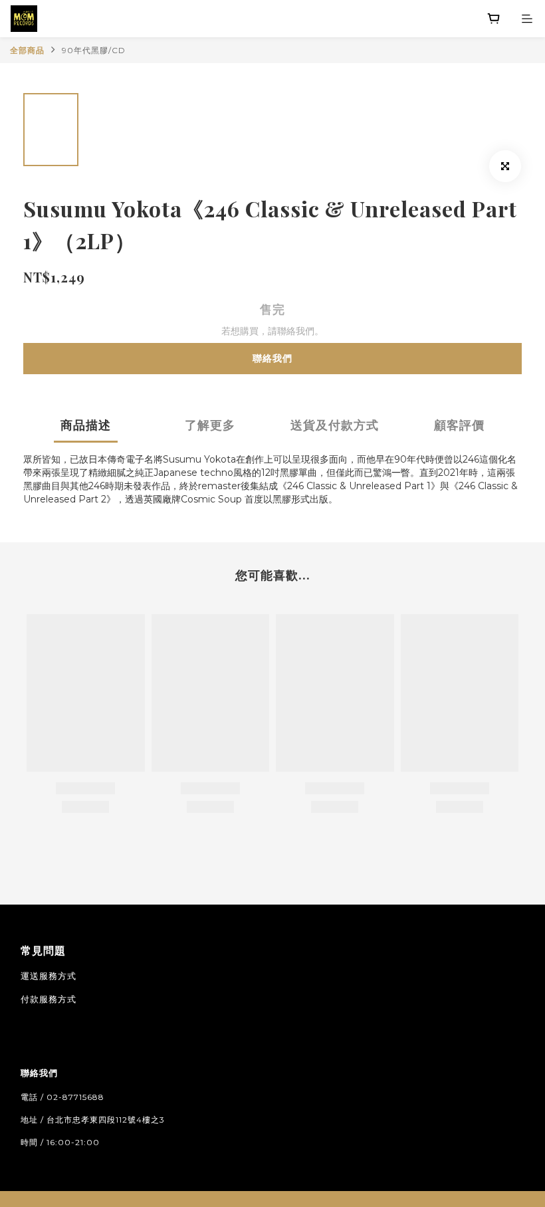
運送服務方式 (48, 975)
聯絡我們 (272, 358)
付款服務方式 (48, 999)
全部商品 (27, 50)
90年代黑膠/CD (94, 50)
